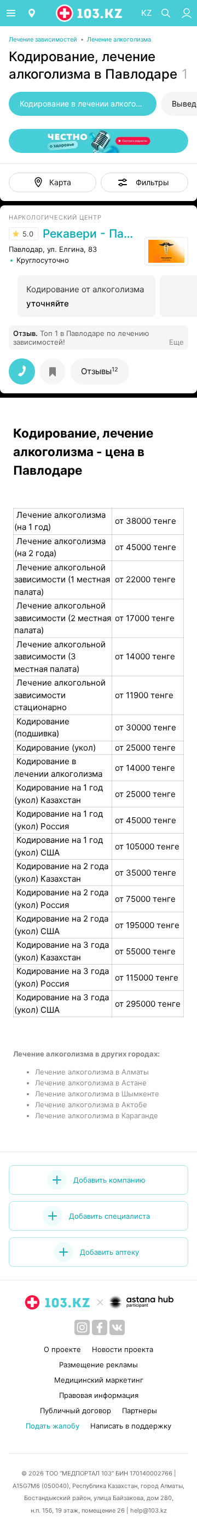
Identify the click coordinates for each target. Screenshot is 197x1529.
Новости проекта (122, 1349)
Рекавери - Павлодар (91, 233)
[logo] (90, 13)
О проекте (62, 1349)
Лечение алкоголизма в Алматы (92, 1071)
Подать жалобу (52, 1425)
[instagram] (82, 1327)
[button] (144, 182)
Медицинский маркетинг (98, 1379)
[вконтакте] (117, 1327)
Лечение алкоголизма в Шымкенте (97, 1093)
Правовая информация (98, 1395)
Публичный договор (75, 1410)
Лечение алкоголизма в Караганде (96, 1115)
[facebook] (99, 1327)
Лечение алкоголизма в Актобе (91, 1104)
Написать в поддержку (130, 1425)
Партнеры (139, 1410)
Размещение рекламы (98, 1364)
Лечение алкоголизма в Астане (91, 1082)
